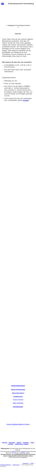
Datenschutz (16, 464)
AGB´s (32, 463)
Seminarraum (18, 406)
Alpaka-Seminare (18, 399)
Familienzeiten (18, 396)
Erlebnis (14, 451)
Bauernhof (12, 442)
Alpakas (19, 442)
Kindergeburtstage (18, 385)
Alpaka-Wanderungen (18, 389)
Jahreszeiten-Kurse (18, 393)
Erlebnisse (26, 442)
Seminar (23, 451)
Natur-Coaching (18, 403)
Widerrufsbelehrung (5, 464)
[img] (18, 15)
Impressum (25, 463)
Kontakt (25, 100)
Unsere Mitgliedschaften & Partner (18, 424)
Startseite (4, 442)
